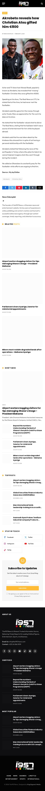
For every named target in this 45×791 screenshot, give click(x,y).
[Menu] (3, 3)
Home (9, 776)
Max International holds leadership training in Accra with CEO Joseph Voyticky (27, 507)
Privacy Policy (19, 596)
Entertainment (12, 779)
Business (23, 776)
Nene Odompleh (8, 33)
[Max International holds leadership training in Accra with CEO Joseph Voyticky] (6, 508)
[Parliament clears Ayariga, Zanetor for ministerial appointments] (22, 288)
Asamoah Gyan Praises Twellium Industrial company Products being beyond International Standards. (27, 521)
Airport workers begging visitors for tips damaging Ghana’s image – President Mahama (20, 263)
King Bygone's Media (34, 784)
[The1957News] (22, 3)
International (34, 779)
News (5, 13)
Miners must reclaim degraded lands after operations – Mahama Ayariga (22, 350)
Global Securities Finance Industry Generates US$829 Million (27, 493)
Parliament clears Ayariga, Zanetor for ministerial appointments (20, 307)
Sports (22, 779)
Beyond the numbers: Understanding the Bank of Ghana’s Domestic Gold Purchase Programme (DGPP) (27, 429)
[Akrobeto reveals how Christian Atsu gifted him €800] (22, 79)
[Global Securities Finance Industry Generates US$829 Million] (6, 495)
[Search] (42, 3)
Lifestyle (32, 776)
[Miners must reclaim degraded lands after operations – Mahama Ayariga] (22, 331)
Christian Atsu (17, 179)
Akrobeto (6, 179)
